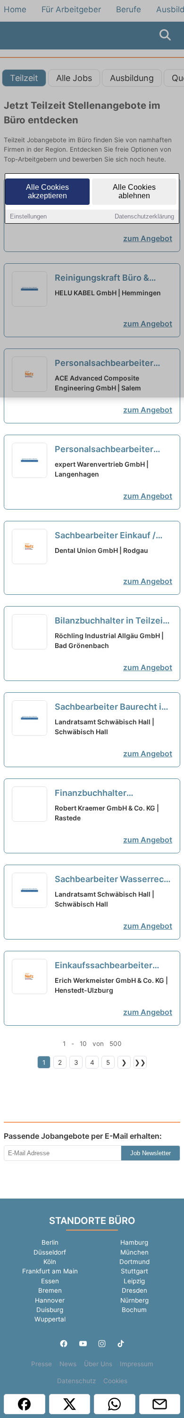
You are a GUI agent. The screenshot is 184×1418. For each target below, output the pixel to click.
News (67, 1364)
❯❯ (140, 1062)
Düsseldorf (49, 1252)
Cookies (115, 1381)
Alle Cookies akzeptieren (47, 191)
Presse (41, 1364)
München (134, 1252)
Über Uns (98, 1364)
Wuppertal (50, 1319)
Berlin (50, 1242)
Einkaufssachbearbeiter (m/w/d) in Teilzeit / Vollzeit (111, 966)
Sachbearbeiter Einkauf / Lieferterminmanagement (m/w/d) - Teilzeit (107, 536)
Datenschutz (76, 1381)
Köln (49, 1261)
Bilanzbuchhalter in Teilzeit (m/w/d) (110, 621)
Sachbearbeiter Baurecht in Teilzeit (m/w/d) (111, 707)
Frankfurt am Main (50, 1271)
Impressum (136, 1364)
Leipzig (134, 1281)
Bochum (134, 1309)
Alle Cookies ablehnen (134, 191)
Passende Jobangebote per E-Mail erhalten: (83, 1136)
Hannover (50, 1300)
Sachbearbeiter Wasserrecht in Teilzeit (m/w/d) (113, 879)
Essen (50, 1281)
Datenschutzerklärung (144, 216)
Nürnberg (134, 1300)
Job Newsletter (150, 1153)
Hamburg (134, 1242)
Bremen (50, 1290)
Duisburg (49, 1309)
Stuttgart (134, 1271)
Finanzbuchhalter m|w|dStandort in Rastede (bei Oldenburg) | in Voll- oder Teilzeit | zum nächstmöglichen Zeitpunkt (111, 793)
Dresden (134, 1290)
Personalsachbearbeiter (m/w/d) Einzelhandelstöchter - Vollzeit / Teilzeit (104, 449)
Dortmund (134, 1261)
